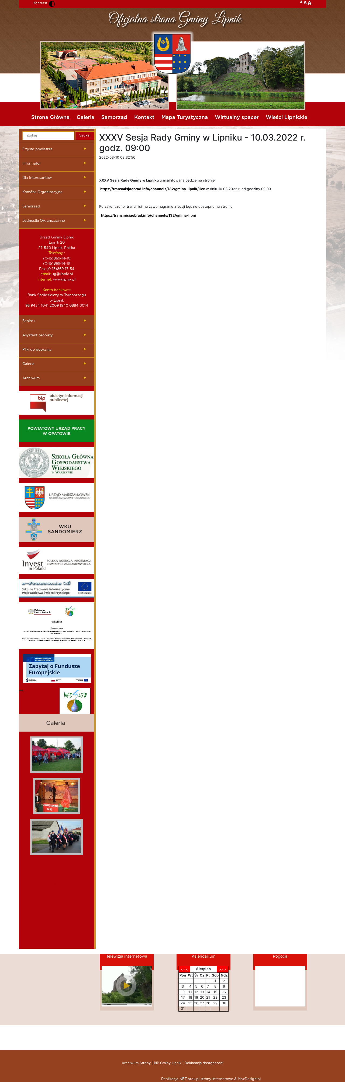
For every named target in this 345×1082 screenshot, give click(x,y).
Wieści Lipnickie (286, 117)
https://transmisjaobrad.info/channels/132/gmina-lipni (148, 215)
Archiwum (31, 378)
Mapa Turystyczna (184, 117)
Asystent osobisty (37, 335)
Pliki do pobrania (36, 349)
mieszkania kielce (56, 873)
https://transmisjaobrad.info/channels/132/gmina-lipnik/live (152, 189)
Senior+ (28, 321)
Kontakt (144, 117)
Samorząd (114, 117)
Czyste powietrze (37, 149)
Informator (31, 163)
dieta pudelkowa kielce (56, 884)
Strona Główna (50, 117)
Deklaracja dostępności (204, 1063)
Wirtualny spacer (237, 117)
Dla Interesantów (37, 178)
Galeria (85, 117)
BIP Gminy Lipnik (167, 1063)
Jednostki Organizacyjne (43, 221)
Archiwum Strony (136, 1063)
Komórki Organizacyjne (42, 192)
